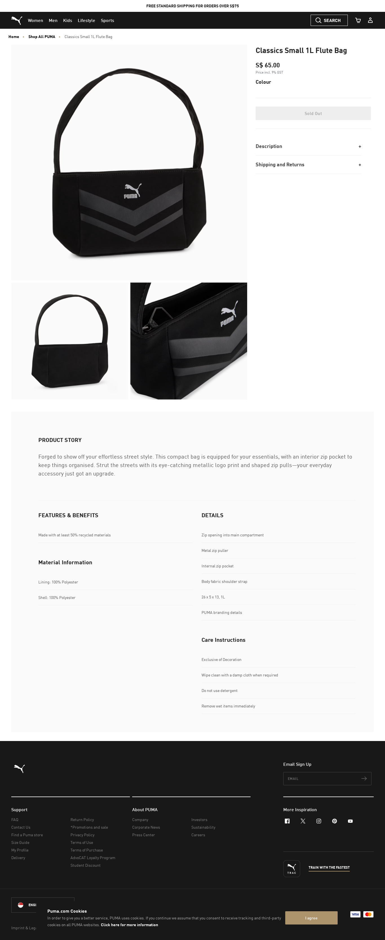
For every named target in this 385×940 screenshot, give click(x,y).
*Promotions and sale (89, 827)
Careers (198, 834)
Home (13, 36)
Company (140, 819)
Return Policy (82, 819)
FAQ (14, 819)
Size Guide (20, 842)
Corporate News (146, 827)
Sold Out (313, 113)
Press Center (143, 834)
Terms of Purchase (86, 850)
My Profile (19, 850)
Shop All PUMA (41, 36)
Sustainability (203, 827)
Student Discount (85, 865)
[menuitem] (35, 20)
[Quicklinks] (370, 20)
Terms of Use (81, 842)
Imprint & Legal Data (29, 927)
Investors (199, 819)
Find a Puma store (27, 834)
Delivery (18, 857)
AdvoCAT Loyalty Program (92, 857)
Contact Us (20, 827)
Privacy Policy (82, 834)
